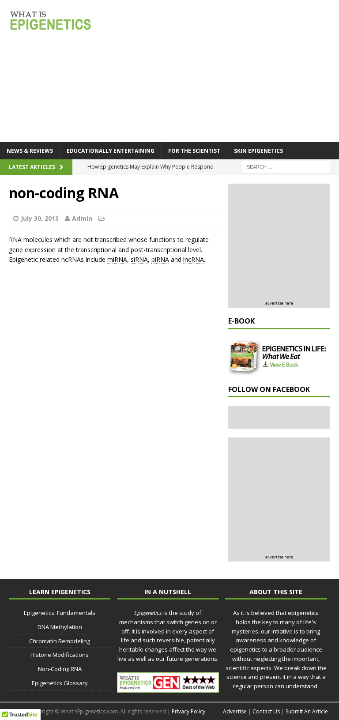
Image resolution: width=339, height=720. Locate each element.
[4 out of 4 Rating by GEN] (167, 688)
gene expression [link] (32, 249)
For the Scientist (194, 151)
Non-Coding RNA (60, 669)
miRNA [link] (117, 259)
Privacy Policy (188, 711)
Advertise (235, 711)
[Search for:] (286, 166)
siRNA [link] (139, 259)
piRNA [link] (160, 259)
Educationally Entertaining (110, 151)
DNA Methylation (60, 627)
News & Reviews (30, 151)
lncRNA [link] (193, 259)
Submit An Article (307, 711)
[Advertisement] (283, 243)
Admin (82, 218)
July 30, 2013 (40, 218)
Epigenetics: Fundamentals (59, 613)
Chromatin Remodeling (59, 641)
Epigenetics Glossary (60, 683)
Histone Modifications (59, 655)
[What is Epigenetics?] (51, 20)
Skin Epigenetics (258, 151)
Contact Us (266, 711)
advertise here (279, 303)
